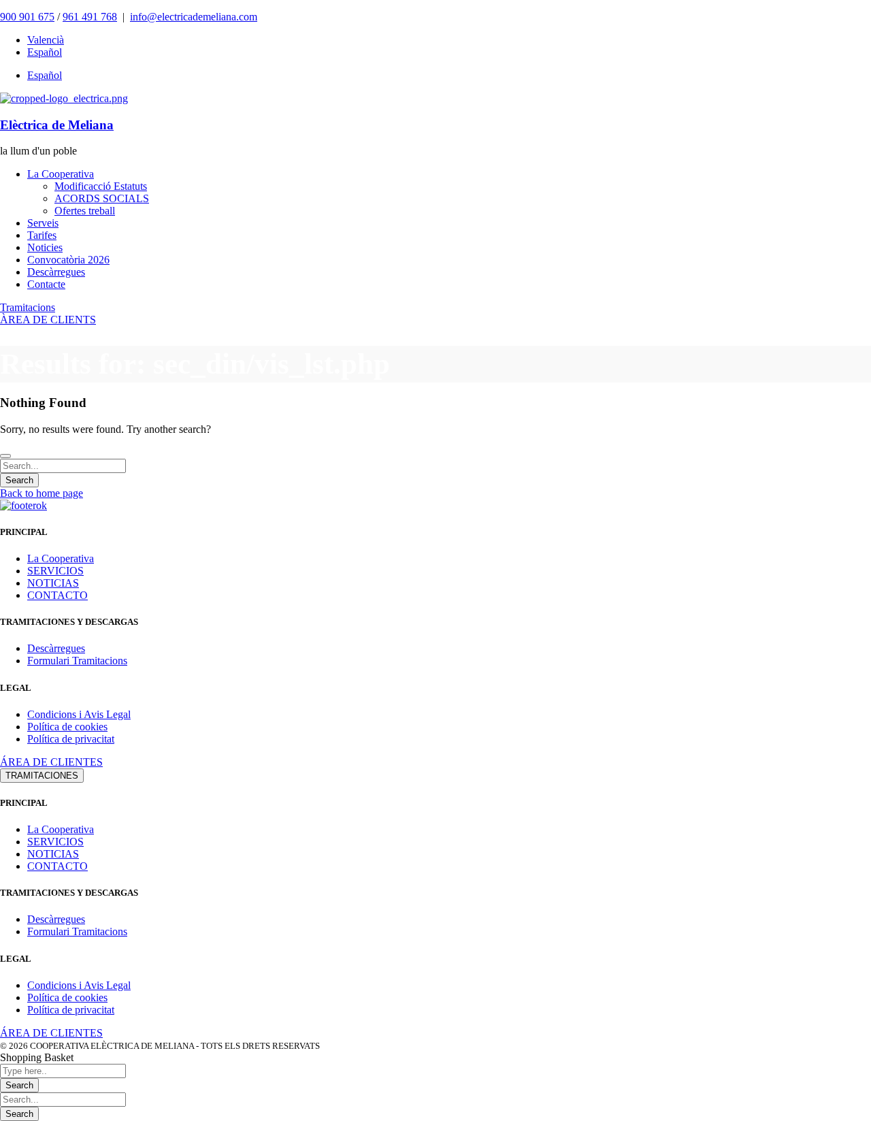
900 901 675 (27, 16)
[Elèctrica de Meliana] (64, 98)
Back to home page (41, 493)
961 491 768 (90, 16)
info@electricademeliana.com (193, 16)
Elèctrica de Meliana (57, 125)
